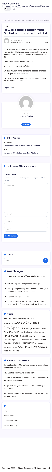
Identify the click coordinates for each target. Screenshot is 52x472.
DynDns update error (26, 373)
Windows (40, 347)
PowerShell (7, 340)
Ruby (32, 339)
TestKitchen (27, 342)
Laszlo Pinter (17, 40)
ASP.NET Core (31, 319)
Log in (6, 410)
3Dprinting (21, 318)
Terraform (16, 343)
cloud (36, 323)
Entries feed (9, 415)
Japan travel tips (14, 296)
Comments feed (11, 420)
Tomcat (37, 343)
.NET (6, 318)
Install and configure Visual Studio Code (24, 276)
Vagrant (6, 347)
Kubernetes (38, 332)
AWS (19, 322)
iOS (11, 332)
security (37, 340)
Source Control (31, 20)
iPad (15, 332)
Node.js (36, 336)
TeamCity (7, 343)
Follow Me (26, 124)
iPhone (20, 332)
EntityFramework (33, 328)
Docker (22, 328)
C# (24, 323)
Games (43, 329)
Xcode (16, 351)
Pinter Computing (10, 3)
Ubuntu (42, 343)
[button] (7, 9)
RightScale (25, 340)
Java (30, 332)
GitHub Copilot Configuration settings (23, 283)
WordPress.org (10, 425)
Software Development (16, 20)
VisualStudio (26, 347)
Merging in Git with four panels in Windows (21, 153)
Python (15, 339)
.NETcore (13, 319)
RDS (20, 340)
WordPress (8, 351)
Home (4, 20)
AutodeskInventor (10, 323)
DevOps (10, 328)
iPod (26, 332)
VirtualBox (13, 347)
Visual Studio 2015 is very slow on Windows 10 (22, 145)
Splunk (44, 339)
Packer (42, 336)
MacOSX (16, 335)
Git (41, 20)
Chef (29, 322)
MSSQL (25, 336)
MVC (31, 336)
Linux (7, 335)
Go (8, 332)
